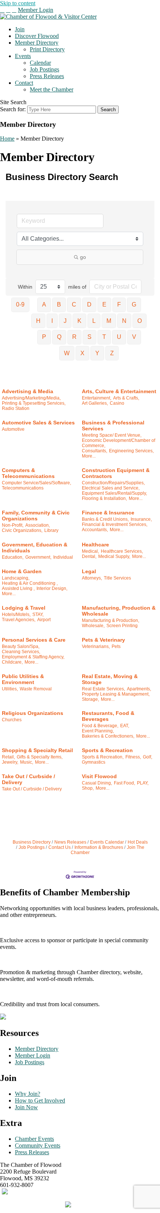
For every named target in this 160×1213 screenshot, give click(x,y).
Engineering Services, (131, 450)
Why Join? (27, 1094)
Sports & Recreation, (103, 757)
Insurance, (141, 519)
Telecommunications (23, 488)
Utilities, (10, 688)
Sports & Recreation (107, 750)
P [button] (44, 337)
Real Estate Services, (103, 688)
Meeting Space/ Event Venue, (111, 435)
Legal (89, 571)
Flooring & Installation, (104, 498)
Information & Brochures (98, 847)
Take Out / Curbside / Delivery (28, 779)
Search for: (13, 109)
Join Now (26, 1107)
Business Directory (32, 842)
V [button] (134, 337)
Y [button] (97, 353)
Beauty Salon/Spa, (20, 646)
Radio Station (15, 408)
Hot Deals (138, 842)
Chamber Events (34, 1139)
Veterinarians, (96, 646)
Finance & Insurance (108, 513)
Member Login (35, 10)
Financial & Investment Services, (114, 524)
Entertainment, (96, 398)
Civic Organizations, (22, 530)
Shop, (88, 788)
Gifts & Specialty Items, (40, 757)
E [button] (104, 304)
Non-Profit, (12, 525)
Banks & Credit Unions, (105, 519)
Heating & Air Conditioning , (30, 583)
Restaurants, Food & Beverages (108, 716)
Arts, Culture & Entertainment (119, 391)
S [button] (89, 337)
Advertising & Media (27, 391)
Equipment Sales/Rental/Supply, (114, 493)
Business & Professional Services (113, 425)
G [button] (134, 304)
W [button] (67, 353)
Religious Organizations (32, 713)
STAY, (38, 614)
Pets (116, 646)
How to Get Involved (40, 1100)
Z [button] (112, 353)
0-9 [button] (20, 304)
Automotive (13, 429)
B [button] (59, 304)
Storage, (90, 699)
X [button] (82, 353)
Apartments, (139, 688)
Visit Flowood (99, 776)
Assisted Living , (18, 588)
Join (20, 29)
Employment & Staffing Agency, (33, 657)
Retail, (8, 757)
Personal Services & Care (33, 640)
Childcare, (12, 662)
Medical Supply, (114, 556)
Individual (63, 557)
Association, (37, 525)
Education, (12, 557)
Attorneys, (92, 578)
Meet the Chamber (51, 89)
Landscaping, (15, 578)
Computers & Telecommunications (28, 473)
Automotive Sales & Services (38, 423)
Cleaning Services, (21, 651)
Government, (38, 557)
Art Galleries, (95, 403)
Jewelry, (10, 762)
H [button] (38, 321)
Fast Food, (124, 783)
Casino (117, 403)
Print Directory (47, 49)
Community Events (37, 1145)
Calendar (40, 63)
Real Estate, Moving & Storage (110, 679)
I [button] (52, 321)
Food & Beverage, (100, 725)
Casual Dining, (97, 783)
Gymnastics (93, 762)
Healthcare (95, 545)
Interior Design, (51, 588)
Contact (24, 83)
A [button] (44, 304)
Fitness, (133, 757)
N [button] (124, 321)
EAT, (124, 725)
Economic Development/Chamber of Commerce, (118, 443)
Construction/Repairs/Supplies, (113, 482)
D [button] (89, 304)
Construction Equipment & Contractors (116, 473)
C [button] (74, 304)
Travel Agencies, (18, 619)
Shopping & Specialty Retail (37, 750)
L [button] (94, 321)
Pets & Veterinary (103, 640)
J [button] (65, 321)
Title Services (117, 578)
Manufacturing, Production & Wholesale (119, 611)
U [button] (119, 337)
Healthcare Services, (122, 551)
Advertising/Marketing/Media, (31, 398)
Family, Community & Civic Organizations (36, 516)
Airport (44, 619)
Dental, (89, 556)
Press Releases (47, 76)
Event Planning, (98, 731)
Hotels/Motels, (16, 614)
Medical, (90, 551)
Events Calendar (107, 842)
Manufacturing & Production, (110, 620)
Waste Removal (36, 688)
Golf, (147, 757)
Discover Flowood (37, 36)
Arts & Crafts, (126, 398)
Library (51, 530)
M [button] (108, 321)
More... (89, 456)
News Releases (70, 842)
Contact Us (59, 847)
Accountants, (95, 529)
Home (7, 138)
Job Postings (44, 69)
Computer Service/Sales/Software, (36, 482)
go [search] (83, 257)
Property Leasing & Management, (116, 694)
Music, (26, 762)
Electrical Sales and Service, (111, 488)
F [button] (119, 304)
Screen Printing (122, 625)
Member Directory (36, 42)
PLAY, (142, 783)
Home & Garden (22, 571)
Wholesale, (93, 625)
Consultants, (94, 450)
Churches (12, 719)
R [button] (74, 337)
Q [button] (59, 337)
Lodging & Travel (23, 608)
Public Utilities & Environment (23, 679)
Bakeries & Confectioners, (108, 736)
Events (23, 56)
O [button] (139, 321)
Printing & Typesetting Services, (33, 403)
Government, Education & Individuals (34, 547)
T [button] (104, 337)
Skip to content (17, 3)
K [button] (79, 321)
